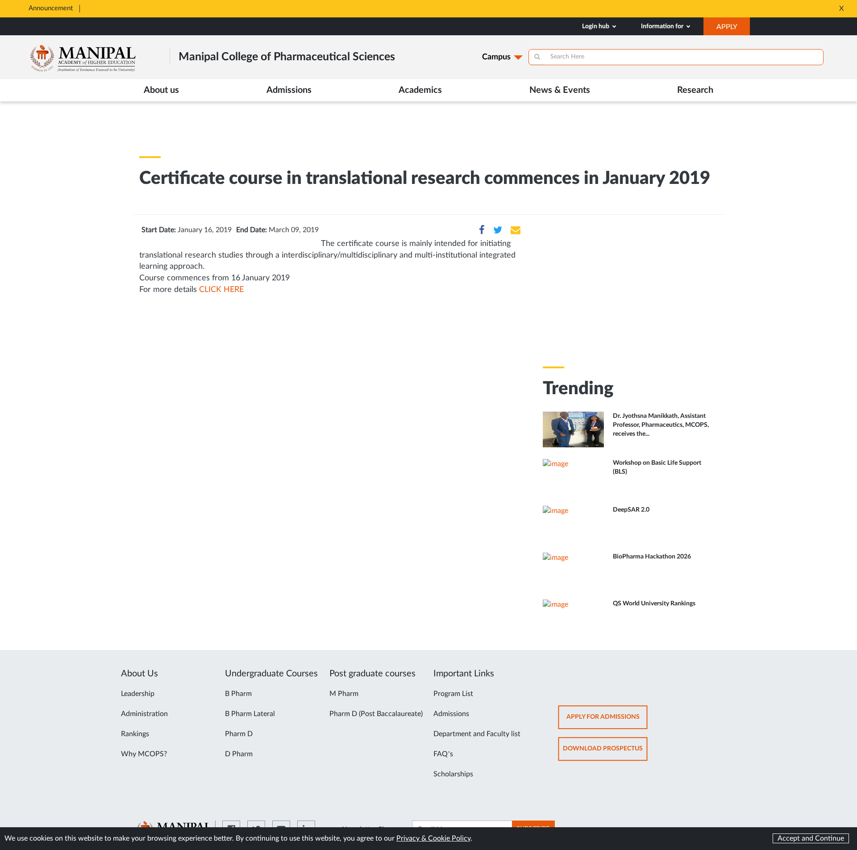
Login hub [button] (596, 26)
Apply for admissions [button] (607, 721)
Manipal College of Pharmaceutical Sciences (287, 56)
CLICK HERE (221, 290)
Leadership (137, 693)
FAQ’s (443, 754)
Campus (496, 57)
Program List (453, 693)
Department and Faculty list (476, 734)
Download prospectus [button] (605, 753)
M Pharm (343, 693)
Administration (144, 713)
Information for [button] (663, 26)
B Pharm (238, 693)
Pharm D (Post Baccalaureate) (376, 713)
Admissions (451, 713)
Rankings (135, 734)
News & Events (559, 90)
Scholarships (453, 774)
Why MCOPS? (144, 754)
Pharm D (239, 734)
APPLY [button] (733, 29)
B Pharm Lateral (250, 713)
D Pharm (239, 754)
